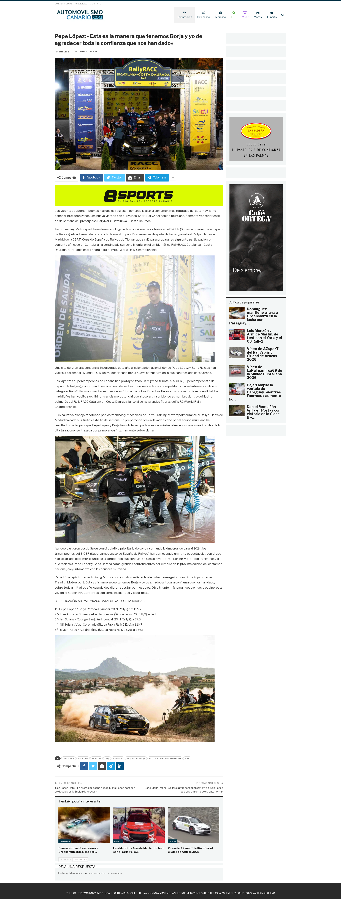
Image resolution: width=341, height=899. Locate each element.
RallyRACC (118, 758)
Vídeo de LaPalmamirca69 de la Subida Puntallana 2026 (264, 372)
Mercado (220, 16)
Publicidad (81, 3)
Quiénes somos (63, 3)
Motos (258, 16)
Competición (184, 16)
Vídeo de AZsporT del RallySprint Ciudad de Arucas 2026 (263, 354)
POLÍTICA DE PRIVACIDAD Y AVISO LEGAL (88, 893)
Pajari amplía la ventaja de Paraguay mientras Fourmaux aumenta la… (255, 392)
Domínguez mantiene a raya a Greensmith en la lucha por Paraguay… (253, 316)
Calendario (203, 16)
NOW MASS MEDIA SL (165, 893)
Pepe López (96, 758)
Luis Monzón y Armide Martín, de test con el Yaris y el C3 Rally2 (264, 336)
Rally (107, 758)
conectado (86, 873)
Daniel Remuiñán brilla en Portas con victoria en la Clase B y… (263, 412)
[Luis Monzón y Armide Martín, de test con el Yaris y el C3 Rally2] (139, 825)
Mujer (245, 16)
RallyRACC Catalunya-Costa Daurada (165, 758)
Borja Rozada (68, 758)
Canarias (117, 841)
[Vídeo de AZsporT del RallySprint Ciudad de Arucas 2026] (193, 825)
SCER (187, 758)
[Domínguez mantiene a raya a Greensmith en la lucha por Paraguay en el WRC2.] (84, 825)
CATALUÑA (83, 758)
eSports (272, 16)
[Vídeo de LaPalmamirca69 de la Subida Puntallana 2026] (237, 371)
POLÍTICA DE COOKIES (125, 893)
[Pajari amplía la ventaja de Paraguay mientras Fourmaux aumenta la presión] (237, 389)
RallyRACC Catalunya (136, 758)
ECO (233, 16)
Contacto (95, 3)
